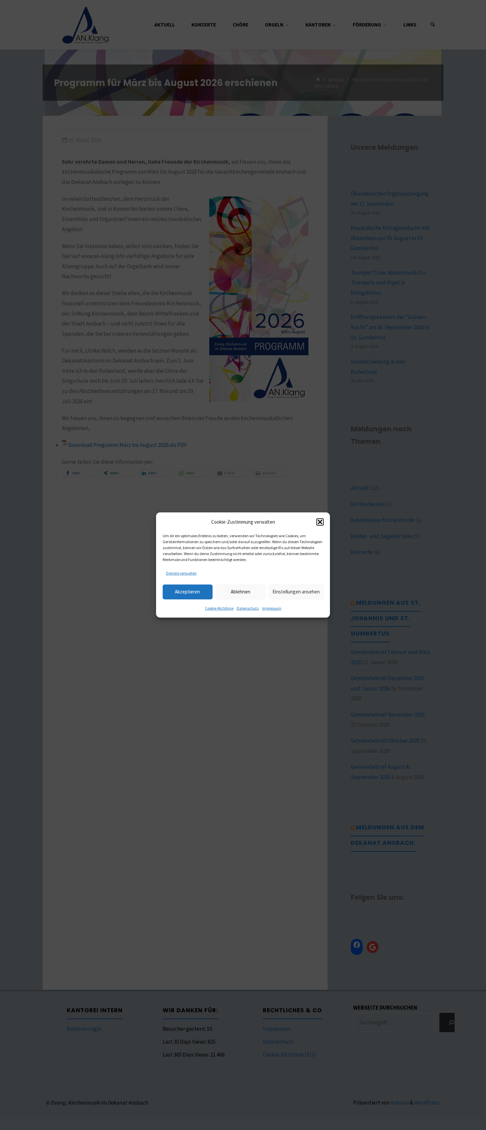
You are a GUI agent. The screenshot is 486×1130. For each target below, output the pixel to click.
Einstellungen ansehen (296, 591)
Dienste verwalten (181, 573)
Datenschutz (248, 608)
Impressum (271, 608)
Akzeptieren (187, 591)
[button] (320, 521)
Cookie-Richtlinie (219, 608)
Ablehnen (240, 591)
